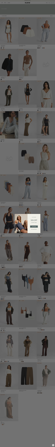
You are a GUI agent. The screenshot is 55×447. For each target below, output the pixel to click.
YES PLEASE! (34, 226)
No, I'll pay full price (34, 229)
